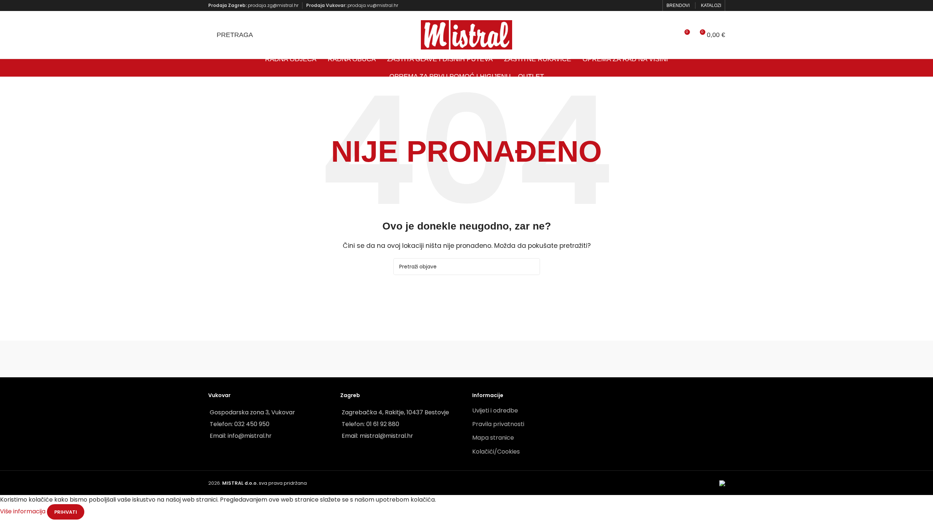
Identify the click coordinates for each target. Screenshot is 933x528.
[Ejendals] (540, 359)
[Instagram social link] (653, 5)
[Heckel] (688, 359)
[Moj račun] (670, 34)
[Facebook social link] (644, 5)
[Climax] (466, 359)
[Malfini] (392, 359)
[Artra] (319, 359)
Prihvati (65, 512)
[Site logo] (467, 34)
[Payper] (245, 359)
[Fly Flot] (614, 359)
